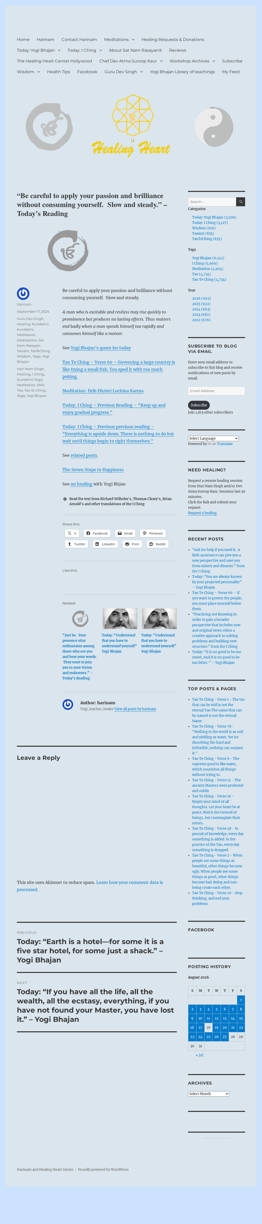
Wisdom (25, 71)
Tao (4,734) (201, 274)
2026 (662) (201, 298)
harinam (24, 304)
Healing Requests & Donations (172, 39)
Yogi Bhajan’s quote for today (101, 347)
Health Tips (58, 71)
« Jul (199, 1055)
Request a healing (202, 513)
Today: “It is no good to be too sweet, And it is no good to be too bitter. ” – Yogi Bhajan (216, 657)
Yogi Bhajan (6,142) (208, 258)
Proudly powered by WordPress (103, 1169)
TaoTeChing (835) (207, 239)
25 (208, 1037)
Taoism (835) (203, 233)
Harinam (45, 39)
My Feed (231, 71)
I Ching (38, 374)
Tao (20, 390)
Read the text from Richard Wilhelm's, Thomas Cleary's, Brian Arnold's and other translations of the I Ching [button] (120, 501)
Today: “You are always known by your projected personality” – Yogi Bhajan (217, 582)
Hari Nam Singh (30, 369)
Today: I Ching (82, 50)
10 (200, 1018)
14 (233, 1018)
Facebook (87, 71)
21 (233, 1027)
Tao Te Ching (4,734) (209, 279)
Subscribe (232, 61)
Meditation (26, 335)
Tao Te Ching (35, 390)
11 (208, 1018)
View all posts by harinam (135, 709)
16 (192, 1027)
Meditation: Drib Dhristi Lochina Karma (103, 390)
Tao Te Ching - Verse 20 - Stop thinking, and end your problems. (217, 898)
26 (216, 1037)
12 (217, 1018)
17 (200, 1027)
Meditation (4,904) (207, 269)
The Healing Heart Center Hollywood (54, 61)
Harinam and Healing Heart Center (45, 1169)
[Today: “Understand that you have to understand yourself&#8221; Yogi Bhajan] (120, 619)
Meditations (116, 39)
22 (241, 1027)
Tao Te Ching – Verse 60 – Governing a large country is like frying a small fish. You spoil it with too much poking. (118, 369)
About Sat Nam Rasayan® (135, 50)
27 (225, 1037)
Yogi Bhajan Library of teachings (182, 71)
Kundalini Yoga (29, 379)
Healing (23, 324)
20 (225, 1027)
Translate (225, 444)
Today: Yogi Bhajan (36, 50)
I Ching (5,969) (205, 263)
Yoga (36, 356)
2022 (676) (201, 320)
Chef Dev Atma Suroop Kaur (128, 61)
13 (224, 1018)
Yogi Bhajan (37, 396)
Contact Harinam (79, 39)
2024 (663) (201, 309)
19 (217, 1027)
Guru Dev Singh (121, 71)
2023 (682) (201, 314)
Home (23, 39)
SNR (40, 385)
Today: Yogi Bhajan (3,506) (214, 217)
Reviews (177, 50)
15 (241, 1018)
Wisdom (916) (204, 228)
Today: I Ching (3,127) (210, 223)
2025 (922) (201, 304)
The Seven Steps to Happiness (93, 469)
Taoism (23, 351)
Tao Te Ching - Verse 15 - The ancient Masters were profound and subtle (217, 785)
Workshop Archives (189, 61)
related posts (84, 455)
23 (192, 1037)
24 (200, 1037)
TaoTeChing (40, 351)
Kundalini (40, 324)
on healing (81, 483)
